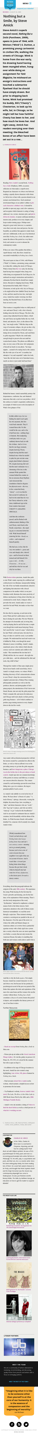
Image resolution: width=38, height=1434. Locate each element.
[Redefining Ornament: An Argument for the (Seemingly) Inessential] (19, 1211)
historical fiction (22, 1123)
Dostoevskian (11, 577)
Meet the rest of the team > (19, 1381)
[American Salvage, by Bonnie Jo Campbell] (19, 1307)
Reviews (6, 12)
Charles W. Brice (10, 144)
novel (11, 1125)
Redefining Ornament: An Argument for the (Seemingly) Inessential (19, 1226)
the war (18, 268)
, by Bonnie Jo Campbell (18, 1321)
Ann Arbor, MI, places (19, 1073)
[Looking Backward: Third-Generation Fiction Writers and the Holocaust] (19, 1243)
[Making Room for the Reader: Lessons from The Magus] (19, 1275)
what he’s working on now (12, 1110)
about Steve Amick (20, 1081)
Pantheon (16, 1125)
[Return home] (10, 5)
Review (22, 1125)
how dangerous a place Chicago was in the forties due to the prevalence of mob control (19, 772)
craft (16, 1123)
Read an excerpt (10, 1046)
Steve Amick (13, 183)
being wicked (19, 1432)
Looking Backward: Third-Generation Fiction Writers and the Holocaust (18, 1258)
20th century (20, 889)
